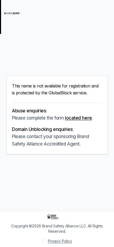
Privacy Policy (60, 241)
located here (78, 118)
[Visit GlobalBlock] (25, 13)
